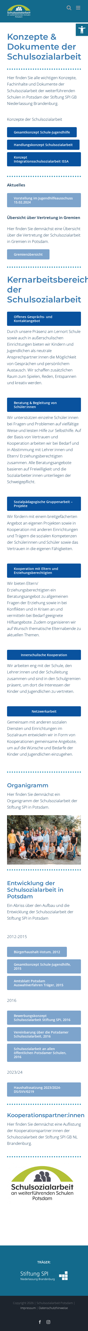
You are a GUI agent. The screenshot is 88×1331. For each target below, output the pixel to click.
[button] (82, 30)
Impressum (28, 1308)
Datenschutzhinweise (53, 1308)
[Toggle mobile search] (69, 7)
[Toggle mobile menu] (78, 7)
